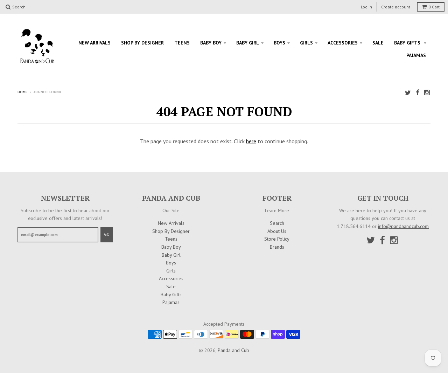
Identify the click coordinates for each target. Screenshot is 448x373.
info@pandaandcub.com (403, 226)
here (251, 141)
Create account (395, 6)
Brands (277, 247)
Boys (279, 43)
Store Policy (276, 239)
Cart (434, 6)
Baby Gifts (408, 43)
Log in (366, 6)
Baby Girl (247, 43)
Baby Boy (211, 43)
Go (107, 234)
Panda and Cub (233, 350)
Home (22, 92)
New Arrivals (94, 43)
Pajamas (416, 55)
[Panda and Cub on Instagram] (427, 93)
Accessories (343, 43)
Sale (378, 43)
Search (277, 223)
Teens (182, 43)
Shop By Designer (142, 43)
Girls (306, 43)
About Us (276, 231)
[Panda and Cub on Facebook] (417, 93)
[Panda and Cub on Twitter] (408, 93)
